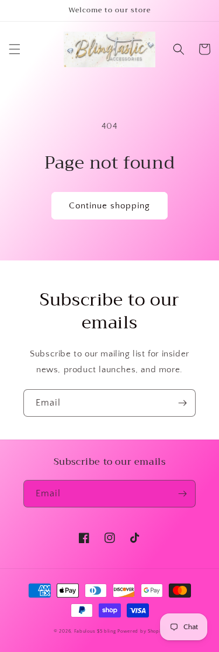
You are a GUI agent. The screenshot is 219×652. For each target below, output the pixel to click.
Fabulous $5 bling (95, 631)
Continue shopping (109, 206)
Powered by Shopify (141, 631)
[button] (14, 49)
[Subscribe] (182, 403)
